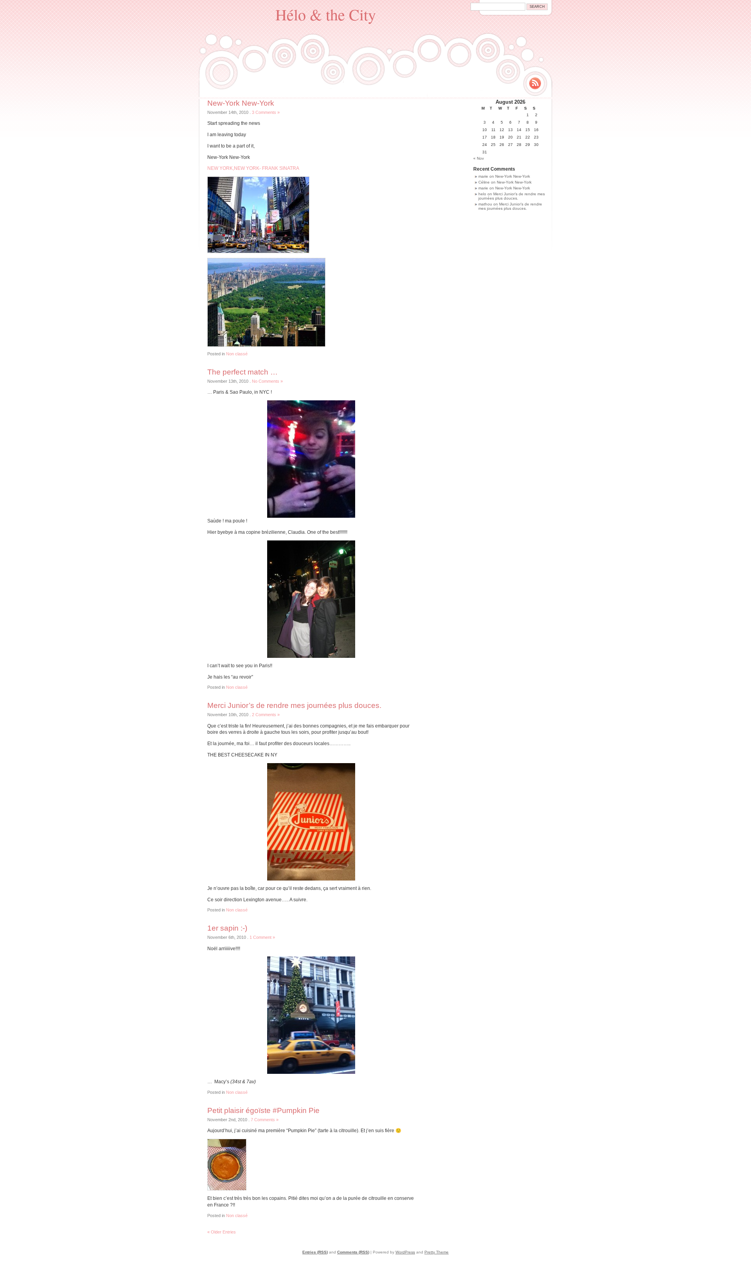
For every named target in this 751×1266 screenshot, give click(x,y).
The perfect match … (242, 372)
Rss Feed (535, 83)
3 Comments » (266, 112)
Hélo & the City (325, 14)
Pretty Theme (436, 1252)
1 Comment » (262, 937)
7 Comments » (264, 1119)
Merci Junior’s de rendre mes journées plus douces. (294, 705)
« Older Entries (221, 1232)
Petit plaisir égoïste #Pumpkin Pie (263, 1110)
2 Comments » (266, 714)
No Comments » (267, 381)
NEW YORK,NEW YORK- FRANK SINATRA (253, 168)
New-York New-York (240, 103)
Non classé (237, 353)
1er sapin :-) (227, 928)
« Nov (478, 158)
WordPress (405, 1252)
